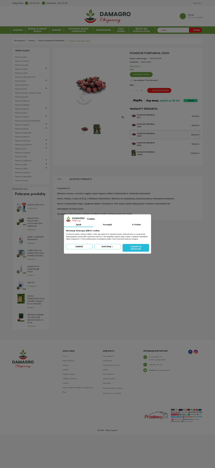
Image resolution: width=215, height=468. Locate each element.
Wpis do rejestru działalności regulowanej (78, 387)
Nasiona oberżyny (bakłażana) (27, 121)
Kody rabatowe (108, 374)
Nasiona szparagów (23, 176)
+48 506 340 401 (156, 364)
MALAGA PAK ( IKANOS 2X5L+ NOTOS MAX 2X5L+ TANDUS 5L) (35, 222)
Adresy (105, 369)
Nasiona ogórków (22, 125)
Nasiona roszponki (23, 152)
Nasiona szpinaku (22, 172)
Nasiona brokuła (22, 61)
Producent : (134, 62)
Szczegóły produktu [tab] (80, 179)
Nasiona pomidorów (23, 144)
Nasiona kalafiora (22, 101)
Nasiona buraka (21, 65)
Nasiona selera (21, 168)
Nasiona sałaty (21, 164)
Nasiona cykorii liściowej (25, 77)
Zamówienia (107, 360)
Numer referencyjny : (139, 58)
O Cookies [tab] (136, 224)
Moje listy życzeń (109, 378)
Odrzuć (79, 246)
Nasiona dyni (20, 81)
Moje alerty (107, 383)
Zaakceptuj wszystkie (135, 247)
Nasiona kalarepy (22, 105)
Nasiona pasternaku (23, 132)
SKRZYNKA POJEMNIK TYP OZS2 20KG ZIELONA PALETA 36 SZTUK (35, 318)
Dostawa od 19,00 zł (141, 74)
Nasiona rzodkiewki (23, 160)
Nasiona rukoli (21, 156)
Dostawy (66, 365)
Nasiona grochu (21, 97)
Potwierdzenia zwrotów (111, 365)
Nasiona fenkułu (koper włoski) (28, 93)
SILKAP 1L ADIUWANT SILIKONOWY (35, 238)
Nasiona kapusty (22, 109)
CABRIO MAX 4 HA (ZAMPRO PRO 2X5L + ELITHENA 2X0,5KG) (36, 253)
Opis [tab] (59, 179)
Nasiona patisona (22, 136)
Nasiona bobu (21, 57)
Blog (64, 392)
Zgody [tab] (78, 224)
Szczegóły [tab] (107, 224)
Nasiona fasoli (21, 89)
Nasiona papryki (21, 129)
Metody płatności (69, 360)
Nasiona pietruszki (22, 140)
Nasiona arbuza (21, 180)
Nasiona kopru (21, 113)
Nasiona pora (20, 148)
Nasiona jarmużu (22, 85)
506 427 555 (62, 3)
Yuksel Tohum (146, 62)
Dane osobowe (108, 356)
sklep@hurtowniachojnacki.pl (159, 370)
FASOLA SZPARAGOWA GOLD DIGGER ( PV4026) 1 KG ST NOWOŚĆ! (36, 300)
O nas (65, 356)
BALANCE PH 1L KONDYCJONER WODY (33, 269)
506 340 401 (34, 3)
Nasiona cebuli (21, 69)
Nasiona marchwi (22, 117)
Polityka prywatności (70, 378)
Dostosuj (107, 246)
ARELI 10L (31, 282)
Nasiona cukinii (21, 73)
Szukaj (196, 30)
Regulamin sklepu (69, 374)
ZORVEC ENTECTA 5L (35, 205)
